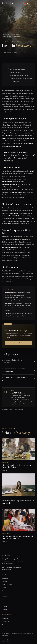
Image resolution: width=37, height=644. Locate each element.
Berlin (3, 603)
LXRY (8, 3)
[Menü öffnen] (33, 3)
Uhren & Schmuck (7, 584)
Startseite (5, 34)
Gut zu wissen (14, 81)
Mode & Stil (5, 578)
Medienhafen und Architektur (19, 75)
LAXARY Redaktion (17, 393)
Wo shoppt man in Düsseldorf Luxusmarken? (14, 370)
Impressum (5, 618)
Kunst (3, 591)
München (4, 600)
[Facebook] (7, 640)
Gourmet (4, 581)
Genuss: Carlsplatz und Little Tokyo (21, 78)
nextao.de (18, 343)
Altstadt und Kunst (15, 72)
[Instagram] (3, 640)
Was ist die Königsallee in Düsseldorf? (12, 361)
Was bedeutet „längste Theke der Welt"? (15, 379)
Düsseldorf (15, 34)
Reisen (4, 587)
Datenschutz (5, 621)
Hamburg (4, 606)
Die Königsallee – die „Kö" (18, 69)
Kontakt (4, 624)
